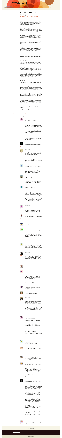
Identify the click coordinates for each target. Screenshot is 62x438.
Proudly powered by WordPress (31, 436)
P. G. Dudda (21, 246)
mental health (38, 16)
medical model (35, 16)
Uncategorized (27, 16)
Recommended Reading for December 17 (43, 113)
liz (20, 268)
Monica (21, 231)
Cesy (20, 423)
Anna (23, 17)
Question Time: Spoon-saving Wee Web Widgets (19, 113)
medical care (32, 16)
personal (21, 17)
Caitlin (20, 208)
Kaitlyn (21, 319)
